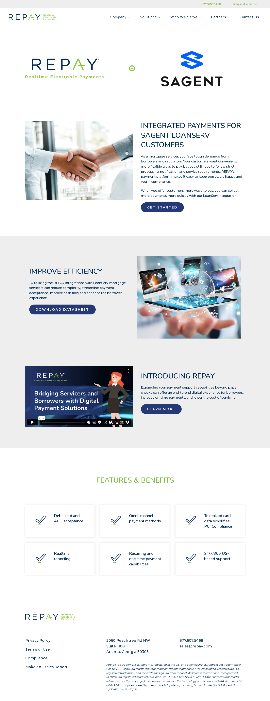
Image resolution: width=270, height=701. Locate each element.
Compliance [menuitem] (36, 658)
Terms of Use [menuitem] (37, 649)
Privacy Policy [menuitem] (37, 640)
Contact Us (249, 17)
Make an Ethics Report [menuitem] (46, 667)
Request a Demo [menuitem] (245, 4)
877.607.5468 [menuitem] (211, 4)
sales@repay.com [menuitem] (195, 646)
